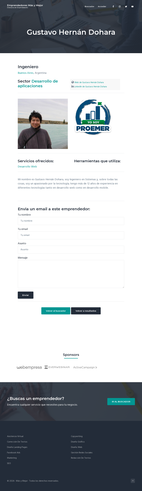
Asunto (22, 243)
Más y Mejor (22, 481)
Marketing (12, 458)
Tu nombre (24, 215)
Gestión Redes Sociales (81, 453)
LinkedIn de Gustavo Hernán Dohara (90, 86)
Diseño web (76, 447)
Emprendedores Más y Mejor (25, 5)
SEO (9, 463)
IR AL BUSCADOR (121, 401)
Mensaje (23, 258)
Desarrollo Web (27, 167)
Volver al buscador (56, 311)
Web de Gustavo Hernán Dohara (89, 82)
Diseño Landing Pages (17, 447)
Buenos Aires (25, 73)
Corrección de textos (17, 442)
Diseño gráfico (78, 442)
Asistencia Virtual (15, 436)
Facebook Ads (13, 453)
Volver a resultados (86, 311)
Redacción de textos (81, 458)
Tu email (23, 229)
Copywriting (77, 436)
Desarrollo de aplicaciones (38, 83)
